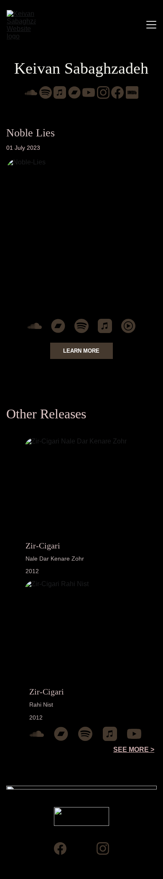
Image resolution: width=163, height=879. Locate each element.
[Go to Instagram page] (103, 92)
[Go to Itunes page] (59, 92)
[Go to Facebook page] (117, 92)
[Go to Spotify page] (45, 92)
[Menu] (151, 24)
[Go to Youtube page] (88, 92)
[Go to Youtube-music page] (128, 326)
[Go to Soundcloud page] (31, 92)
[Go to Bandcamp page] (74, 92)
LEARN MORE (81, 351)
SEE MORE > (133, 749)
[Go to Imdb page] (132, 92)
